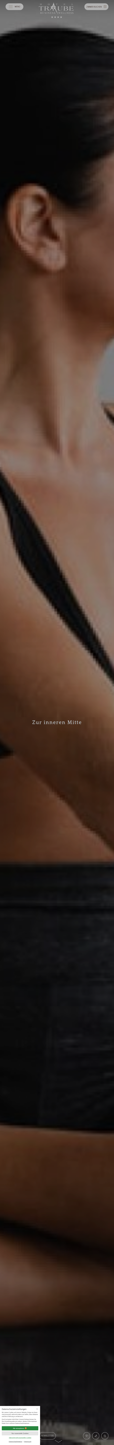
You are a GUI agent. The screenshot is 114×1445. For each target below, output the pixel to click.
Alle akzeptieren (18, 1428)
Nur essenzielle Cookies (20, 1433)
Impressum (27, 1442)
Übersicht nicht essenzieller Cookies (20, 1438)
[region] (20, 1417)
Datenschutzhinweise (15, 1442)
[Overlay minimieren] (37, 1409)
